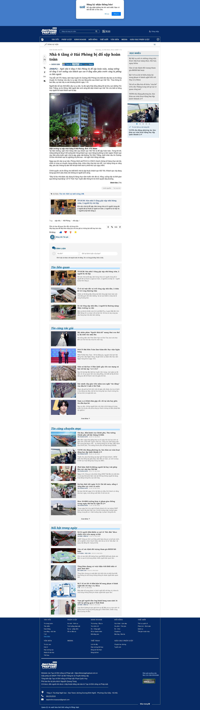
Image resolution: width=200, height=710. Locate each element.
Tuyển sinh (117, 647)
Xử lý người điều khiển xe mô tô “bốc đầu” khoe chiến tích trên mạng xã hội (97, 533)
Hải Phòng (66, 220)
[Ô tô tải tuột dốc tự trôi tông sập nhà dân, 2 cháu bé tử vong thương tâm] (63, 295)
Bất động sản (95, 634)
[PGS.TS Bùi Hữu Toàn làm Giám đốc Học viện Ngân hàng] (63, 355)
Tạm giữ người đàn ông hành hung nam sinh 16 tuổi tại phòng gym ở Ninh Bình (97, 602)
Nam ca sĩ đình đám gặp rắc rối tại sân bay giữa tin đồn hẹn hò (97, 402)
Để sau (107, 14)
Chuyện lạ (117, 631)
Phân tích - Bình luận (144, 626)
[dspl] (42, 39)
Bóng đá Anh (95, 652)
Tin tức (55, 39)
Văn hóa (115, 39)
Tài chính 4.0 (95, 626)
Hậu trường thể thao (97, 647)
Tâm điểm (47, 626)
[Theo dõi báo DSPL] (78, 64)
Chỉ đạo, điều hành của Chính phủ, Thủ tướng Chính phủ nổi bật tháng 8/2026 (97, 434)
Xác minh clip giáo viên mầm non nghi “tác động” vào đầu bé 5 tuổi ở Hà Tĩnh (98, 385)
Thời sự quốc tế (143, 623)
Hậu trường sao (48, 650)
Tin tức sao (47, 644)
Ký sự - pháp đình (72, 629)
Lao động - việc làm (50, 631)
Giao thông (47, 629)
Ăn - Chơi (117, 629)
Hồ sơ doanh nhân (96, 631)
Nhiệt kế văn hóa (49, 652)
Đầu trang (144, 704)
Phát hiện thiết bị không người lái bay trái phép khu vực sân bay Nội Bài (97, 468)
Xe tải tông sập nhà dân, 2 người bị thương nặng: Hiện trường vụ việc (98, 307)
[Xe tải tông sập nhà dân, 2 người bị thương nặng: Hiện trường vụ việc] (63, 312)
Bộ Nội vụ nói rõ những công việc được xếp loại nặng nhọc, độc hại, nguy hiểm (143, 60)
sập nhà (57, 220)
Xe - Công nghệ (95, 629)
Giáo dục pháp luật (139, 39)
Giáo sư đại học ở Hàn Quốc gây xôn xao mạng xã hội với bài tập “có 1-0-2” (98, 368)
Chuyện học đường (120, 644)
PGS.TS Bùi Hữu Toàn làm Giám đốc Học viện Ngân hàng (99, 350)
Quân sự (140, 629)
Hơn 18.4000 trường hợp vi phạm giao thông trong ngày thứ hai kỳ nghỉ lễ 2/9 (96, 502)
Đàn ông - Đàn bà (119, 634)
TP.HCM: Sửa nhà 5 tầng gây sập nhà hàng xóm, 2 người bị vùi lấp (96, 201)
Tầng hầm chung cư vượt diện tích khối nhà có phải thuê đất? (97, 567)
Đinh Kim (55, 64)
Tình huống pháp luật (73, 626)
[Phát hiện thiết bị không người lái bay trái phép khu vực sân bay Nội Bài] (143, 113)
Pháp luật (67, 39)
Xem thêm (85, 418)
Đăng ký (116, 14)
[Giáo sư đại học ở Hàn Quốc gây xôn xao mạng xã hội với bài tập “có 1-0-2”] (63, 373)
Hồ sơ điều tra (71, 631)
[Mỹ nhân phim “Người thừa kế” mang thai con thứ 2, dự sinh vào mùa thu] (63, 338)
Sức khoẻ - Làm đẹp (120, 623)
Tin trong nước (48, 623)
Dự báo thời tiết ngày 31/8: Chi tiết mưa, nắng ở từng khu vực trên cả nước (98, 485)
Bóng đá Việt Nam (96, 650)
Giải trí (46, 647)
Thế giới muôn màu (144, 631)
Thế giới (104, 39)
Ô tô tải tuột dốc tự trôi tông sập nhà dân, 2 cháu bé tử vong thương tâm (98, 290)
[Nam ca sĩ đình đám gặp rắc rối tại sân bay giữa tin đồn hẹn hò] (63, 407)
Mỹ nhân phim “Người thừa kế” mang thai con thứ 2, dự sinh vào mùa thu (99, 333)
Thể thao (46, 655)
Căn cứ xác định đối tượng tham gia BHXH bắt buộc (97, 550)
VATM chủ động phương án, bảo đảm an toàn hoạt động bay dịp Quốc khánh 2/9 (99, 451)
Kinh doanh (80, 39)
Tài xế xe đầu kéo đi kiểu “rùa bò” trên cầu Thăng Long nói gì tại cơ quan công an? (143, 86)
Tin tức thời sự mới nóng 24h (71, 193)
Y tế (45, 634)
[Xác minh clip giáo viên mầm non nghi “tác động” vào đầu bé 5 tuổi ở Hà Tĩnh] (63, 390)
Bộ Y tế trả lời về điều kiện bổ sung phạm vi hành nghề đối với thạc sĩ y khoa (98, 584)
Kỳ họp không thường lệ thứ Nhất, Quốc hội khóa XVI (141, 44)
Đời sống (93, 39)
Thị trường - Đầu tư (97, 623)
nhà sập (75, 220)
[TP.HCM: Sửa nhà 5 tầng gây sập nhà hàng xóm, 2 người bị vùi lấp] (63, 206)
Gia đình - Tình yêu (120, 626)
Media (124, 39)
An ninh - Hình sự (72, 623)
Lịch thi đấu (94, 644)
